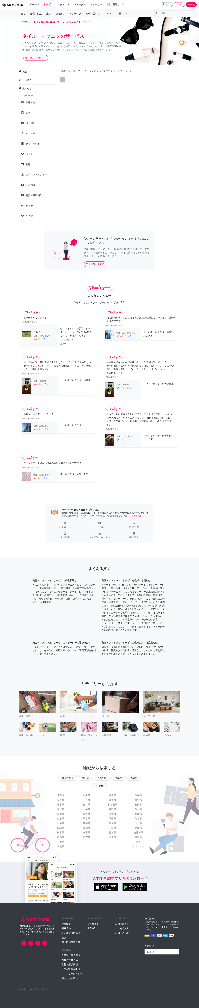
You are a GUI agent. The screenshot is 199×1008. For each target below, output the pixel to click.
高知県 (138, 800)
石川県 (86, 800)
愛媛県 (138, 795)
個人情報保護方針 (70, 942)
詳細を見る (137, 516)
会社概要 (66, 923)
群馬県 (60, 837)
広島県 (112, 823)
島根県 (112, 814)
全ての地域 (67, 777)
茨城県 (60, 828)
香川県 (112, 837)
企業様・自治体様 (70, 955)
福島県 (60, 823)
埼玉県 (118, 777)
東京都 (85, 777)
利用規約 (66, 928)
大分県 (138, 823)
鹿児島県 (138, 832)
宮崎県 (138, 828)
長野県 (86, 814)
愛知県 (86, 828)
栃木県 (60, 832)
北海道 (60, 795)
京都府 (99, 785)
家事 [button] (48, 13)
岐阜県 (86, 818)
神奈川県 (101, 777)
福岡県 (138, 804)
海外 (138, 842)
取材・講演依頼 (69, 964)
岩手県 (60, 804)
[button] (167, 4)
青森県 (60, 800)
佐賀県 (138, 809)
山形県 (60, 818)
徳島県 (112, 832)
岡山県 (112, 818)
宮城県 (60, 809)
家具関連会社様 (69, 960)
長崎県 (138, 814)
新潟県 (60, 846)
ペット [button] (108, 13)
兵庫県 (112, 795)
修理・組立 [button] (36, 13)
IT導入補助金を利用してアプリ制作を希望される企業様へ (71, 974)
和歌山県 (112, 804)
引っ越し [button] (60, 13)
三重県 (86, 832)
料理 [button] (118, 13)
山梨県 (86, 809)
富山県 (86, 795)
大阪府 (133, 777)
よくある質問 (122, 928)
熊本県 (138, 818)
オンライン (138, 846)
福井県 (86, 804)
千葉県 (60, 842)
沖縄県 (138, 837)
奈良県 (112, 800)
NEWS (91, 928)
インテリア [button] (75, 13)
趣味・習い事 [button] (93, 13)
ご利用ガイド (122, 923)
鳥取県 (112, 809)
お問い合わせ (122, 933)
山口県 (112, 828)
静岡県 (86, 823)
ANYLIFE (93, 923)
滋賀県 (86, 837)
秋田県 (60, 814)
